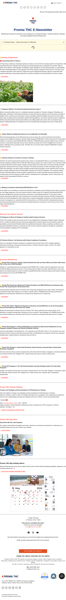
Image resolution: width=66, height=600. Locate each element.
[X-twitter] (13, 587)
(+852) (31, 567)
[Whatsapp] (24, 7)
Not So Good (35, 527)
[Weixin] (28, 7)
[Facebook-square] (31, 7)
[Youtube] (45, 7)
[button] (63, 42)
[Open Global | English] (61, 3)
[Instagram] (38, 7)
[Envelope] (21, 7)
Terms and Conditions (7, 596)
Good (26, 527)
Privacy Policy (17, 596)
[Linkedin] (34, 7)
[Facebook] (29, 533)
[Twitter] (41, 7)
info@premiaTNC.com (33, 569)
